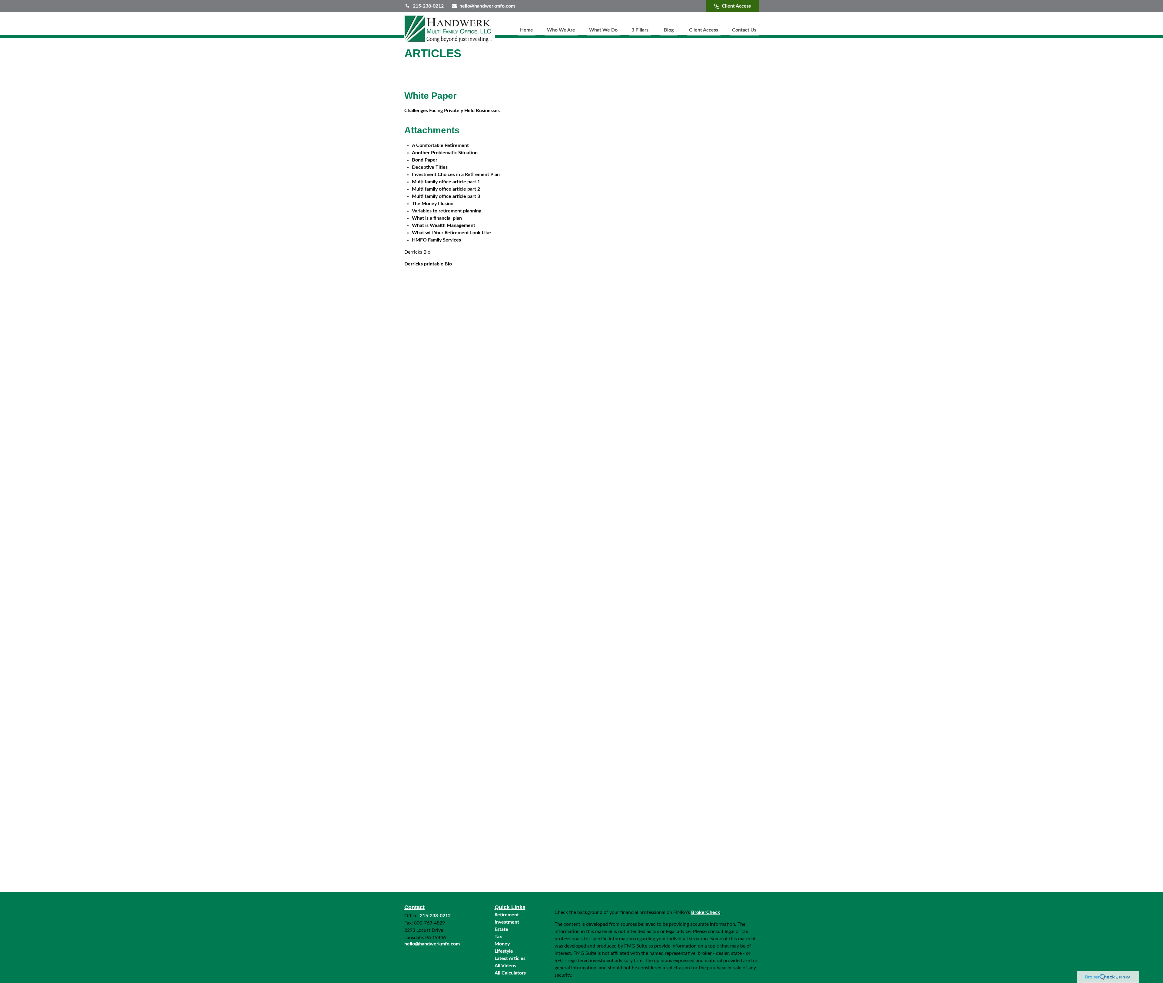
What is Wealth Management (443, 225)
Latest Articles (510, 958)
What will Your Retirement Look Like (451, 232)
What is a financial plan (437, 218)
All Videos (505, 965)
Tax (498, 936)
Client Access (736, 6)
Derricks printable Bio (428, 264)
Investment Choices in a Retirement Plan (456, 174)
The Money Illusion (432, 203)
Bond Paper (424, 160)
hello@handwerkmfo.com (487, 6)
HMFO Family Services (436, 240)
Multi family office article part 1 (446, 181)
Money (502, 943)
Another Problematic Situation (445, 152)
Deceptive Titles (430, 167)
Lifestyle (504, 951)
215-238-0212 (428, 6)
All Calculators (510, 973)
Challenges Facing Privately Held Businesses (452, 110)
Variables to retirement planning (446, 210)
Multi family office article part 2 (446, 189)
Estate (501, 929)
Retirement (507, 914)
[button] (526, 30)
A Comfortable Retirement (440, 145)
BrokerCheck (705, 912)
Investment (507, 922)
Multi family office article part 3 (446, 196)
